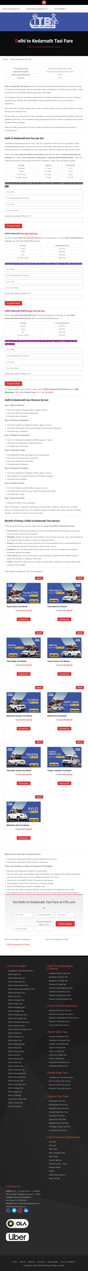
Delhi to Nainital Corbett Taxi (18, 1022)
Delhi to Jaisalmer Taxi (16, 1070)
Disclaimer (41, 1262)
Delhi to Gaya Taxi (15, 1062)
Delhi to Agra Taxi (14, 974)
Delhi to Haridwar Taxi (16, 1000)
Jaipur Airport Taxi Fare (57, 1119)
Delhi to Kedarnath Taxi (16, 982)
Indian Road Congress (57, 1175)
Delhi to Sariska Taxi (15, 1081)
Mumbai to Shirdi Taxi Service (60, 1010)
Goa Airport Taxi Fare (57, 1116)
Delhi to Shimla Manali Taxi (18, 985)
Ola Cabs (52, 1142)
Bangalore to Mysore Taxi (58, 977)
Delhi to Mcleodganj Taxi (17, 1073)
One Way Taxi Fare (29, 233)
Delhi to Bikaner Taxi (15, 1059)
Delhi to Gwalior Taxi (15, 1066)
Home (15, 1262)
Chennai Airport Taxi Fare (58, 1112)
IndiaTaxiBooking (43, 1265)
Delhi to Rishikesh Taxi (16, 1026)
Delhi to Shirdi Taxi (15, 1106)
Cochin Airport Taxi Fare (58, 1130)
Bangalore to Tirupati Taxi (58, 981)
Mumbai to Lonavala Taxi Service (61, 1014)
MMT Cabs (53, 1149)
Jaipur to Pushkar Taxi (57, 1048)
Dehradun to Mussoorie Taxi (59, 1040)
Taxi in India (53, 1156)
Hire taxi (23, 1262)
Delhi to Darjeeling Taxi (16, 1007)
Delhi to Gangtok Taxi (16, 1011)
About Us (31, 1262)
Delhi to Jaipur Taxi (15, 1004)
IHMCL (51, 1171)
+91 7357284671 (47, 392)
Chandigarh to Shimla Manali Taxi (20, 971)
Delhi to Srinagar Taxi (16, 1037)
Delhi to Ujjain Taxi (15, 1092)
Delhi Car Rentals (14, 1095)
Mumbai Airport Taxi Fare (58, 1105)
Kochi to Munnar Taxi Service (60, 1081)
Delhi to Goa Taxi (14, 996)
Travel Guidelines (55, 1160)
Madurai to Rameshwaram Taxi (60, 999)
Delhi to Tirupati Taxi (15, 1103)
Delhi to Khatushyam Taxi (17, 1015)
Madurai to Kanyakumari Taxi (60, 995)
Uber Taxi (52, 1145)
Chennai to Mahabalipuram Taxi (60, 988)
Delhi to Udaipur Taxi (15, 1088)
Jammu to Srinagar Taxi (58, 1055)
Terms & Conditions (67, 1262)
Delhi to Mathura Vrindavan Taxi (20, 1029)
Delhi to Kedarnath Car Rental (18, 944)
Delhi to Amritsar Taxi (16, 1051)
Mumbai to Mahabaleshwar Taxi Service (64, 1018)
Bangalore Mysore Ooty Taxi (59, 973)
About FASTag (54, 1178)
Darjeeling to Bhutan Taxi (58, 1066)
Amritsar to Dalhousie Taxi (59, 1037)
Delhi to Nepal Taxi (15, 1033)
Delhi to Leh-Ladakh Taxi (17, 1018)
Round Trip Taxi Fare (35, 311)
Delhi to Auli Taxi (14, 1055)
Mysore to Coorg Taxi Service (60, 1088)
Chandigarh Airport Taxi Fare (59, 1127)
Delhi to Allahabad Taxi (16, 1044)
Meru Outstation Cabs (57, 1153)
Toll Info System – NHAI (58, 1164)
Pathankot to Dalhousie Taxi (59, 1062)
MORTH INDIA (54, 1167)
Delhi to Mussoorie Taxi (16, 1077)
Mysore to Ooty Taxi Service (59, 1085)
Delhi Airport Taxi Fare (57, 1101)
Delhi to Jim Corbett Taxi (17, 1099)
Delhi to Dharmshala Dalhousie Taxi (21, 989)
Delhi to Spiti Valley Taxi (17, 1084)
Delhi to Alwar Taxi (15, 1048)
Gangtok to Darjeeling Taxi (59, 1044)
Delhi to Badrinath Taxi (16, 978)
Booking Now (24, 619)
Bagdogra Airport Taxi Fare (59, 1123)
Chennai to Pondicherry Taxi (59, 992)
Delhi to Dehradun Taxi (16, 993)
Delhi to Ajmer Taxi (15, 1040)
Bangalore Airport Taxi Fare (59, 1108)
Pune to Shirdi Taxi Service (59, 1025)
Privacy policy (53, 1262)
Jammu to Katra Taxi (56, 1051)
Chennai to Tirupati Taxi (57, 984)
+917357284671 (60, 9)
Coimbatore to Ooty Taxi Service (61, 1077)
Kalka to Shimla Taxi (56, 1059)
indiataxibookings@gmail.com (37, 9)
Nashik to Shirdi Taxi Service (59, 1021)
